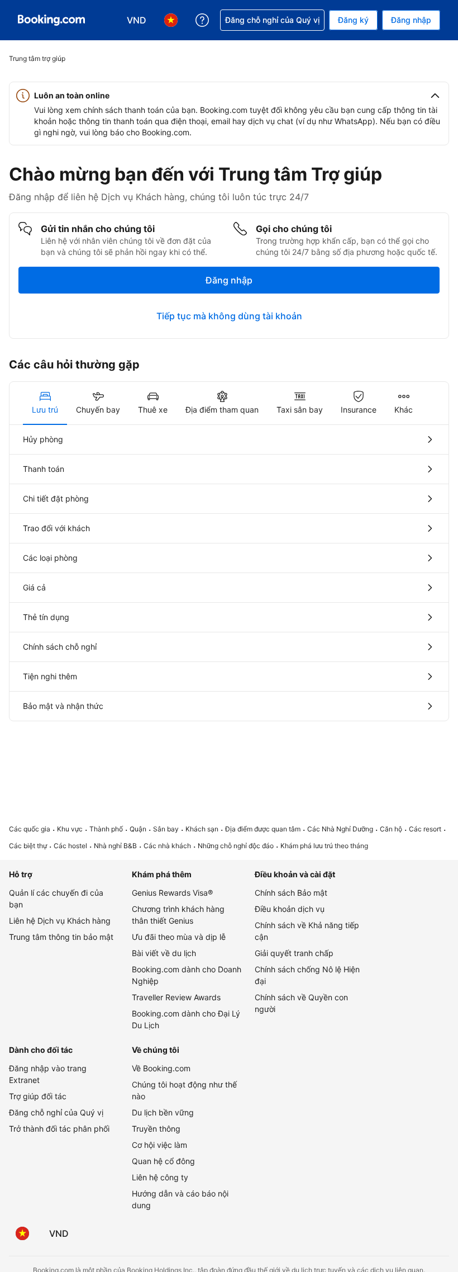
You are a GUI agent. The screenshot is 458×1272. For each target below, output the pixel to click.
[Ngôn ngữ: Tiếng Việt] (22, 1233)
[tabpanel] (229, 573)
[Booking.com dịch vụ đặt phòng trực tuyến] (51, 20)
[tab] (45, 403)
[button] (229, 96)
